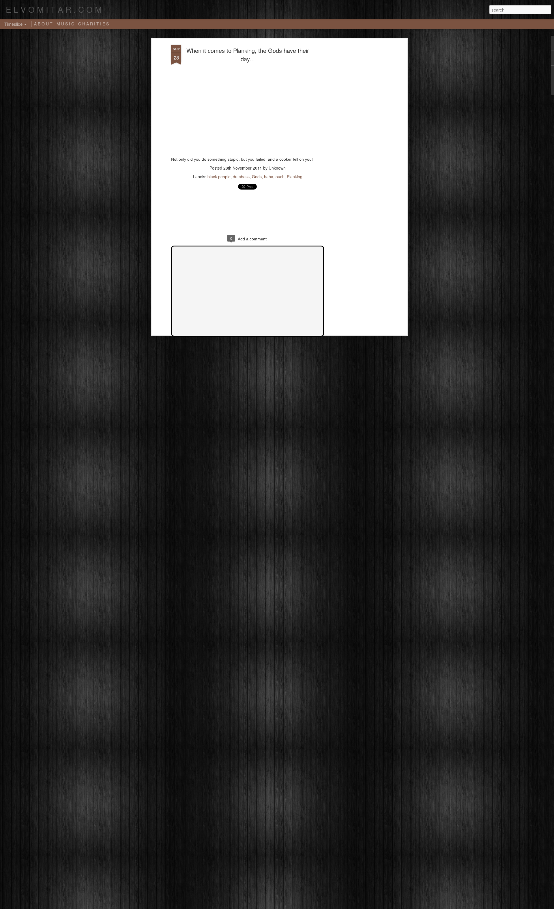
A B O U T (43, 24)
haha (268, 176)
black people (219, 176)
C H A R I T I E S (93, 24)
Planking (294, 176)
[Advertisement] (356, 136)
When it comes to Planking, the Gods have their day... (247, 54)
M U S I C (65, 24)
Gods (257, 176)
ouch (280, 176)
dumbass (241, 176)
